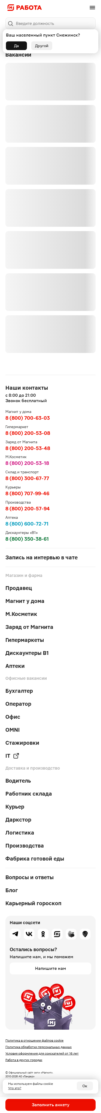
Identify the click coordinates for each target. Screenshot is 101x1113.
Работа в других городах (23, 1060)
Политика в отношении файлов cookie (34, 1040)
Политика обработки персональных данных (38, 1047)
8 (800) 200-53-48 (27, 448)
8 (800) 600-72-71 (26, 524)
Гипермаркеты (24, 640)
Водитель (18, 780)
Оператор (18, 704)
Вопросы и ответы (29, 877)
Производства (24, 845)
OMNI (12, 730)
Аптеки (15, 666)
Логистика (19, 832)
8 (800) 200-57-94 (27, 508)
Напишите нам (50, 968)
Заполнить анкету (50, 1104)
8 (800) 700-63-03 (27, 418)
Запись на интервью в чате (41, 557)
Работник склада (28, 793)
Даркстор (18, 819)
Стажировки (22, 743)
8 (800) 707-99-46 (27, 493)
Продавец (18, 588)
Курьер (14, 806)
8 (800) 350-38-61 (27, 539)
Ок (84, 1086)
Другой (41, 46)
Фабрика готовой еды (34, 858)
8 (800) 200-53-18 (27, 463)
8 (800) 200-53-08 (27, 433)
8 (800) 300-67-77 (27, 478)
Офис (12, 717)
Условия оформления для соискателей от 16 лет (42, 1053)
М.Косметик (21, 614)
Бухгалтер (19, 691)
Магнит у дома (24, 601)
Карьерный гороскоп (33, 903)
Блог (11, 890)
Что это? (14, 1088)
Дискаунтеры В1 (27, 653)
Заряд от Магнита (29, 627)
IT (7, 756)
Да (16, 46)
